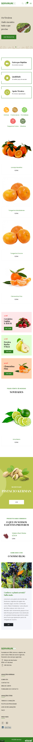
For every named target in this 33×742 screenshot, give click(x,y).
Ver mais (8, 329)
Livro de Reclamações (8, 707)
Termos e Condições (8, 701)
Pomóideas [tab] (24, 115)
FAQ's (3, 710)
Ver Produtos (8, 37)
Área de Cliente (6, 686)
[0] (26, 3)
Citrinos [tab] (6, 115)
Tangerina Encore (16, 253)
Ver (16, 502)
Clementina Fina (16, 296)
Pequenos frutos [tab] (13, 126)
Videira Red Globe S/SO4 (19, 534)
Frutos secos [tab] (15, 115)
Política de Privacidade (9, 704)
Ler (9, 624)
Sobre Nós (4, 679)
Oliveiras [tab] (23, 126)
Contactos (5, 683)
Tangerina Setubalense (17, 210)
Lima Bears (16, 439)
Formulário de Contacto (9, 689)
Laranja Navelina (16, 167)
